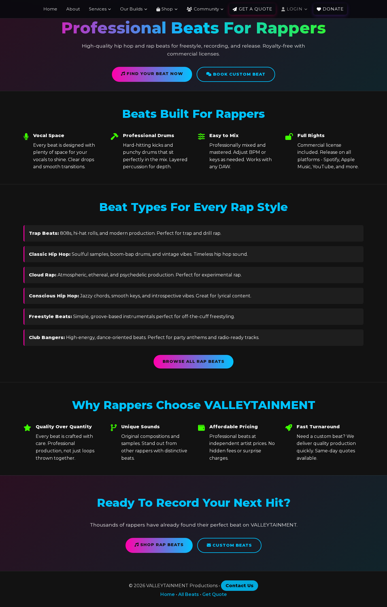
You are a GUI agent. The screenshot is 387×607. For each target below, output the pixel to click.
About (73, 9)
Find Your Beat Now (154, 73)
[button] (167, 9)
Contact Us (240, 585)
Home (50, 9)
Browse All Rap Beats (193, 361)
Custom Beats (231, 545)
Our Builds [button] (131, 9)
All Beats (188, 594)
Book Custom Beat (238, 74)
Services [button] (98, 9)
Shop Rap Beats (161, 544)
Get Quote (214, 594)
